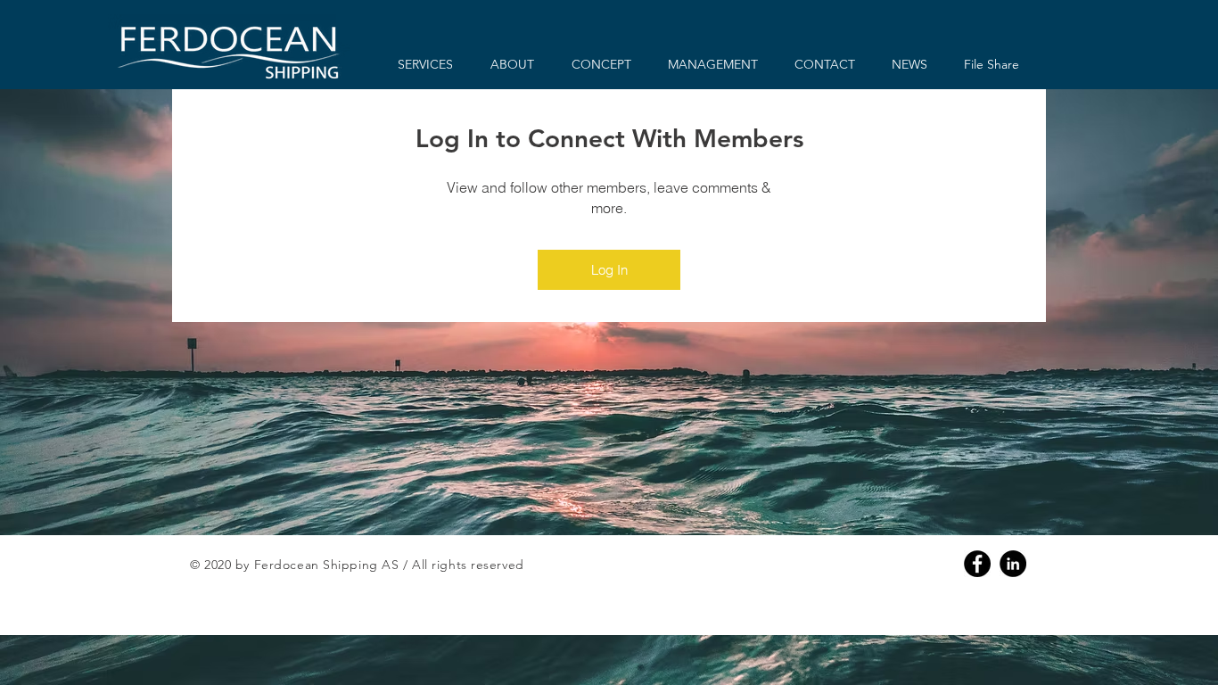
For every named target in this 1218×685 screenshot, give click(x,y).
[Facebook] (977, 563)
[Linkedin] (1013, 563)
